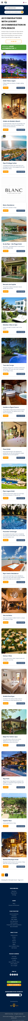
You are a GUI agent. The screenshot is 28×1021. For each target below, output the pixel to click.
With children (14, 964)
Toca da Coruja (8, 365)
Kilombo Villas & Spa (10, 325)
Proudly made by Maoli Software (18, 1020)
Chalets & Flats (20, 210)
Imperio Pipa (7, 821)
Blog (14, 903)
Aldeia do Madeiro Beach (11, 121)
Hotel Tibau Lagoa (9, 81)
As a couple (14, 965)
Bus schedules (14, 926)
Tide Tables (14, 919)
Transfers (14, 916)
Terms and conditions (8, 1016)
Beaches (14, 891)
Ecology (14, 895)
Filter (13, 41)
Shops (14, 937)
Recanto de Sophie (9, 284)
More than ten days (14, 962)
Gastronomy (14, 935)
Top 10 (14, 942)
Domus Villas (7, 656)
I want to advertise (14, 985)
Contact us (14, 982)
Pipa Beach (14, 893)
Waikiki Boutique (8, 696)
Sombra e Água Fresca (11, 407)
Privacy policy (18, 1016)
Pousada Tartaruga (10, 532)
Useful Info (14, 917)
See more (6, 87)
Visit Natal (14, 948)
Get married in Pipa (14, 946)
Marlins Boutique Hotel (10, 860)
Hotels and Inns (20, 87)
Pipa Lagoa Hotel (9, 491)
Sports (14, 940)
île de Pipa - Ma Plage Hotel (12, 244)
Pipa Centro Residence (10, 574)
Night (14, 944)
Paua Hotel (6, 449)
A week (14, 960)
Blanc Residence (8, 205)
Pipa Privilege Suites (10, 163)
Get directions (14, 921)
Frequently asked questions (14, 925)
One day (14, 956)
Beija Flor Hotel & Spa (10, 737)
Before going (14, 923)
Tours (14, 939)
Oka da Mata (7, 615)
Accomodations (14, 914)
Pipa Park (6, 779)
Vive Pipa (11, 1014)
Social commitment (14, 905)
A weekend (14, 958)
